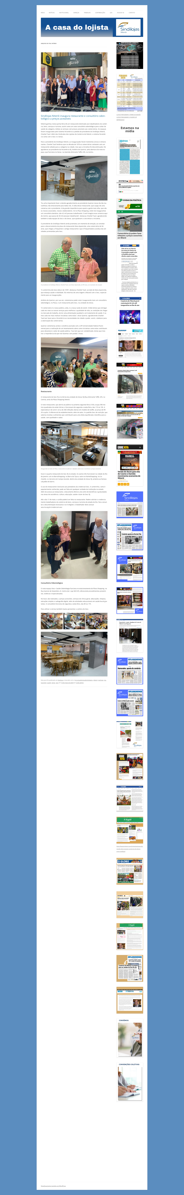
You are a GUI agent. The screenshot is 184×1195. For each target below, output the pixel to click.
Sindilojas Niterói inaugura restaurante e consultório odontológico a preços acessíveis (73, 117)
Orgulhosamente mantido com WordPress (53, 1186)
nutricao (100, 680)
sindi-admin (80, 683)
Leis (111, 13)
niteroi (95, 680)
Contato (132, 13)
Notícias (52, 13)
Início (43, 13)
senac (53, 683)
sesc (57, 683)
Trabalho (87, 13)
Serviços (76, 13)
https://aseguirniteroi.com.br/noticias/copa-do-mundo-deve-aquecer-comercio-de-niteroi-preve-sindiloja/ (129, 848)
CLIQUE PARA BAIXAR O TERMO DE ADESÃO (128, 115)
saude (49, 683)
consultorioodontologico (85, 680)
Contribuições (100, 13)
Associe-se (120, 13)
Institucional (64, 13)
